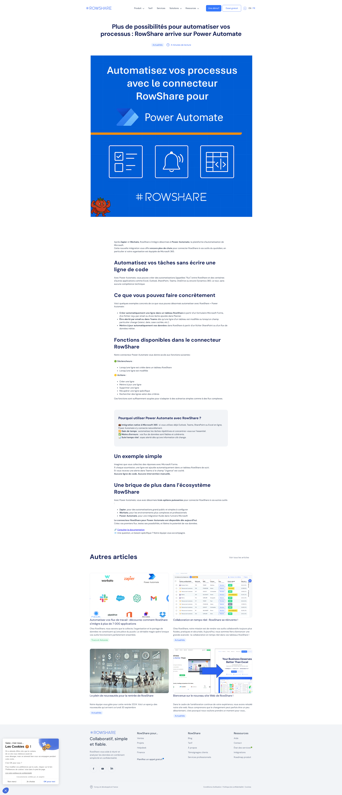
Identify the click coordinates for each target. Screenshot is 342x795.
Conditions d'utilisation (212, 787)
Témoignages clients (198, 752)
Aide (236, 738)
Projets (140, 743)
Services (161, 8)
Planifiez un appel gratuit (150, 759)
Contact (238, 743)
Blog (190, 738)
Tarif (150, 8)
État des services (243, 747)
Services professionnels (199, 757)
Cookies (248, 787)
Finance (141, 752)
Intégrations (240, 752)
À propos (192, 747)
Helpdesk (141, 747)
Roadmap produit (242, 757)
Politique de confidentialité (233, 787)
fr (254, 8)
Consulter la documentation (131, 529)
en (250, 8)
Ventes (140, 738)
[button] (139, 8)
